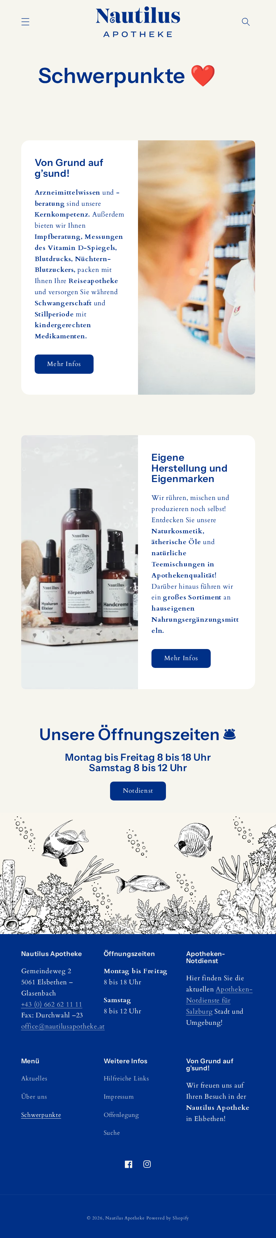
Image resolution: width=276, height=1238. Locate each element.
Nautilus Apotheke (125, 1218)
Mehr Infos (64, 364)
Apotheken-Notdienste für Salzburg (219, 1000)
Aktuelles (34, 1078)
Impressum (119, 1097)
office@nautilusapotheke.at (63, 1026)
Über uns (34, 1097)
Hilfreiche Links (126, 1078)
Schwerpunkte (41, 1115)
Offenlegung (121, 1115)
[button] (25, 21)
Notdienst (138, 790)
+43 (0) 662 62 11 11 (51, 1004)
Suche (112, 1133)
